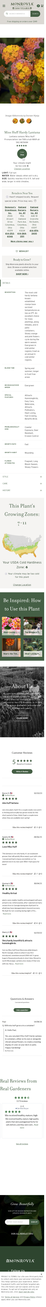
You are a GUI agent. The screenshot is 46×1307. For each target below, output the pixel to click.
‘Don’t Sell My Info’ (26, 1292)
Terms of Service (12, 1297)
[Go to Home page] (22, 5)
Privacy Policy (29, 1297)
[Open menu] (4, 6)
